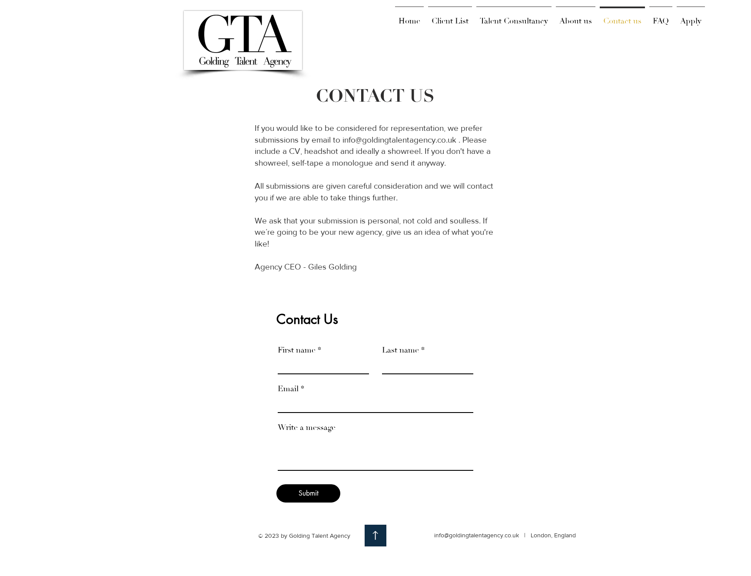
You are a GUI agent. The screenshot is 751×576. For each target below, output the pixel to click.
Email (288, 389)
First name (297, 350)
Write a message (307, 428)
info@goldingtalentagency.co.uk (399, 139)
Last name (400, 350)
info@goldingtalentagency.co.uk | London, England (505, 535)
